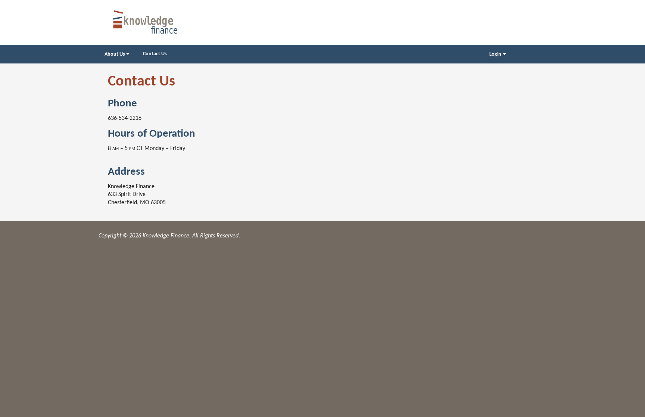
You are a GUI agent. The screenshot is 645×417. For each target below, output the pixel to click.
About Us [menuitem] (115, 54)
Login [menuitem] (495, 54)
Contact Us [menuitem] (155, 54)
